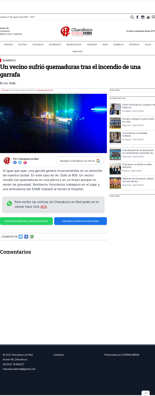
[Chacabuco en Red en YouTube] (148, 17)
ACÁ (43, 206)
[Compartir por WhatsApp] (32, 236)
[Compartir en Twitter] (20, 236)
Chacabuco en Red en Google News (80, 221)
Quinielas (119, 44)
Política (22, 44)
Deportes (134, 44)
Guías (105, 44)
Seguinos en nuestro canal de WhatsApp (26, 221)
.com (44, 90)
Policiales (38, 44)
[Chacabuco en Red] (77, 31)
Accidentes (55, 44)
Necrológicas (73, 44)
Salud (148, 44)
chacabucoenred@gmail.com (19, 369)
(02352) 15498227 (13, 364)
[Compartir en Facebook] (26, 236)
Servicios (77, 51)
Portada (8, 44)
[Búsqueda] (132, 17)
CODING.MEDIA (130, 354)
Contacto (58, 354)
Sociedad (92, 44)
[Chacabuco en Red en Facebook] (137, 17)
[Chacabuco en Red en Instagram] (143, 17)
